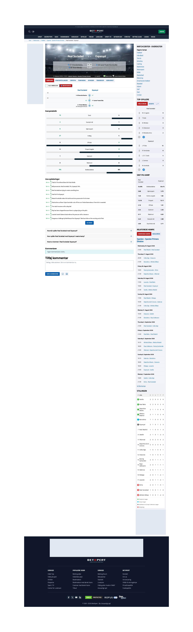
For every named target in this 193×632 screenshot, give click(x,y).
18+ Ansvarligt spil (104, 603)
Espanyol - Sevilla (149, 370)
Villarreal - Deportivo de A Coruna (153, 350)
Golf (138, 89)
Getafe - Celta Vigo (149, 378)
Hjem (30, 40)
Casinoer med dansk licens (81, 585)
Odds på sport (52, 577)
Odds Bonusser (78, 577)
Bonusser (74, 37)
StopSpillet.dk (115, 26)
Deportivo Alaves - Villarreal (151, 274)
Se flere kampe (141, 386)
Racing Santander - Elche (151, 270)
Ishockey (140, 61)
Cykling (139, 64)
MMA (138, 72)
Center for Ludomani (54, 588)
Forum (91, 37)
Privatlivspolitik (128, 585)
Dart (138, 92)
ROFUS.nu (93, 26)
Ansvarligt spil (102, 588)
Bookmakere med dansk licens (82, 582)
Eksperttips (48, 37)
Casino (146, 37)
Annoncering (127, 579)
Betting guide (137, 37)
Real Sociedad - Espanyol (151, 286)
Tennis (139, 58)
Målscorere (142, 104)
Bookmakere (65, 37)
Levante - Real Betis (149, 282)
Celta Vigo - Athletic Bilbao (151, 306)
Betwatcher (118, 37)
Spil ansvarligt (80, 26)
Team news (82, 80)
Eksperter (51, 582)
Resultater (156, 234)
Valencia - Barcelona (149, 358)
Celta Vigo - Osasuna (149, 258)
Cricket (139, 95)
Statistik (127, 37)
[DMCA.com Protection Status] (94, 597)
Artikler (84, 37)
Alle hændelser (53, 86)
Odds (56, 37)
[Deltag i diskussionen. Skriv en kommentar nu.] (89, 265)
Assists (151, 104)
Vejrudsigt (109, 80)
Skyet (98, 76)
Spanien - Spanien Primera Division (55, 40)
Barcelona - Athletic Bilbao (151, 262)
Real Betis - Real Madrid (150, 334)
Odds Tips (51, 574)
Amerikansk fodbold (143, 81)
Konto (162, 31)
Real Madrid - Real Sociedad (151, 250)
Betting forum (102, 574)
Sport (40, 37)
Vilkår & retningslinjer (130, 582)
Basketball (140, 75)
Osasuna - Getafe (149, 314)
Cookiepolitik (127, 588)
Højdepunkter (67, 86)
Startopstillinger (61, 80)
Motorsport (140, 69)
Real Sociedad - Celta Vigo (151, 326)
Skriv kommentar (52, 274)
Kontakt (125, 574)
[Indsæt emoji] (63, 274)
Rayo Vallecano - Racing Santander (154, 346)
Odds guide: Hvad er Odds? (106, 585)
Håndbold (140, 55)
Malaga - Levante (149, 366)
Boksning (140, 78)
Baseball (139, 83)
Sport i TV (108, 37)
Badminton (140, 66)
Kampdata (49, 80)
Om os (125, 577)
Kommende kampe (144, 234)
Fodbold (43, 40)
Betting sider (77, 574)
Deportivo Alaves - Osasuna (151, 362)
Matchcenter (36, 40)
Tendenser (100, 80)
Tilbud (75, 588)
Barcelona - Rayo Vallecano (151, 318)
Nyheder (91, 80)
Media (153, 37)
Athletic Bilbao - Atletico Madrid (152, 342)
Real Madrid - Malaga (150, 298)
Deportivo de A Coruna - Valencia (153, 302)
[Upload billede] (67, 274)
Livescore (99, 37)
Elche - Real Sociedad (150, 382)
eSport (139, 86)
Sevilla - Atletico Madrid (150, 290)
